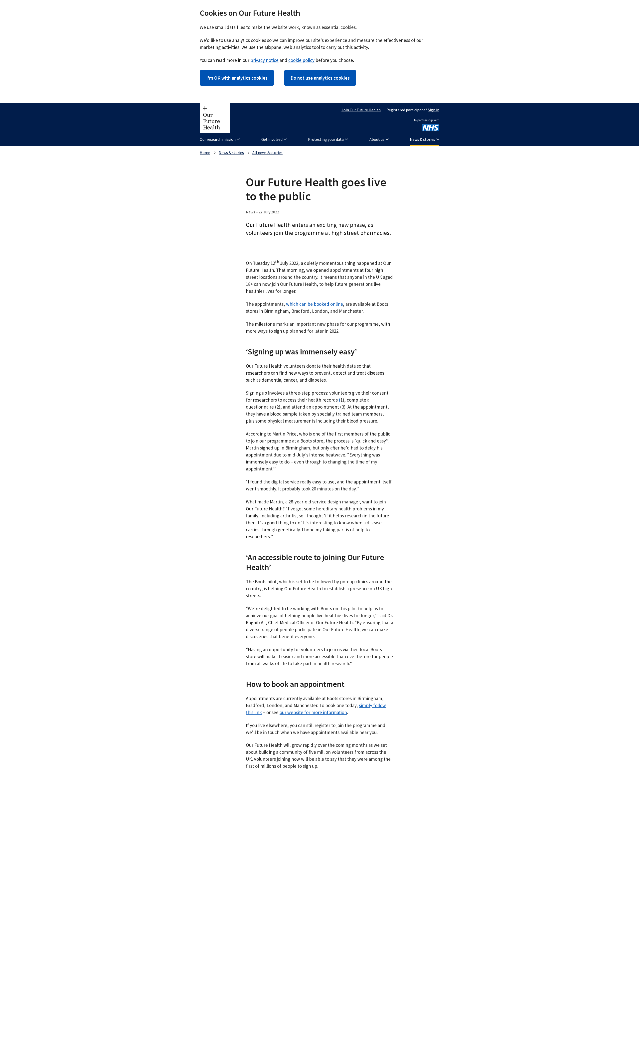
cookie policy (301, 60)
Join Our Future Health (361, 109)
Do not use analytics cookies (320, 78)
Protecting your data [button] (326, 139)
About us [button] (376, 139)
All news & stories (267, 152)
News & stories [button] (422, 139)
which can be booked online (314, 304)
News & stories (231, 152)
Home (205, 152)
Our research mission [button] (218, 139)
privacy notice (264, 60)
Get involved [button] (272, 139)
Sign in (433, 109)
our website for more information (313, 712)
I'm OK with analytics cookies (237, 78)
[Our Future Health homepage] (215, 118)
